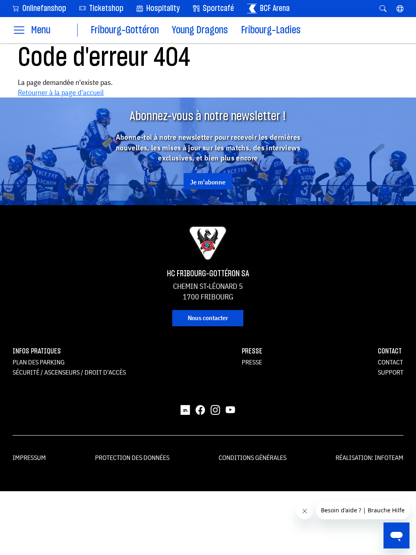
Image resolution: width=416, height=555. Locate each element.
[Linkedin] (185, 409)
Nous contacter (208, 318)
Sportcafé (217, 8)
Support (390, 372)
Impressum (29, 457)
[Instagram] (215, 409)
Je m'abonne (207, 182)
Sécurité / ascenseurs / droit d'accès (69, 372)
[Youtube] (230, 409)
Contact (390, 362)
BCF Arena (274, 8)
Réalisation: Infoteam (369, 457)
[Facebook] (200, 409)
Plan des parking (39, 362)
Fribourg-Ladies (271, 30)
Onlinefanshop (43, 8)
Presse (252, 362)
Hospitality (162, 8)
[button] (399, 8)
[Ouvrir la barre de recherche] (382, 8)
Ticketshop (105, 8)
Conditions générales (252, 457)
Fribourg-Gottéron (125, 30)
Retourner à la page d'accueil (61, 92)
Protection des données (132, 457)
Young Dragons (200, 30)
